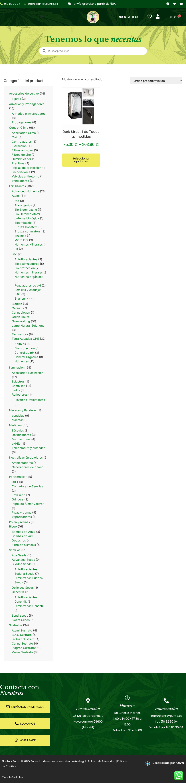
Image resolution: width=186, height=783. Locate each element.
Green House (21, 317)
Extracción (19, 146)
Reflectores (19, 394)
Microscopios (21, 439)
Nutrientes (22, 361)
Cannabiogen (21, 312)
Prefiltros (18, 163)
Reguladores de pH (28, 285)
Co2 (15, 137)
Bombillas (18, 386)
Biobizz (17, 304)
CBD (15, 482)
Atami (16, 195)
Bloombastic (23, 222)
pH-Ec (16, 443)
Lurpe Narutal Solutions (28, 325)
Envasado (18, 495)
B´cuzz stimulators (28, 231)
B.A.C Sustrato (22, 635)
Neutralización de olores (26, 457)
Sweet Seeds (21, 620)
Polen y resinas (19, 522)
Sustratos (15, 625)
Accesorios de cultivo (24, 93)
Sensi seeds (20, 615)
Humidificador (21, 159)
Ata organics (23, 205)
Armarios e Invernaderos (28, 113)
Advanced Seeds (23, 559)
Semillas (14, 550)
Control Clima (18, 127)
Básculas (18, 430)
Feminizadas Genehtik (30, 606)
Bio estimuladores (27, 263)
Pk (16, 249)
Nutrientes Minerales (29, 244)
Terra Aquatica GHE (25, 338)
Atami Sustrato (22, 630)
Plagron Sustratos (24, 648)
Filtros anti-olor (22, 150)
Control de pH (24, 352)
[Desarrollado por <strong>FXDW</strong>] (147, 763)
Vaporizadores (22, 517)
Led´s (16, 390)
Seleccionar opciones (81, 159)
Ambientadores (22, 463)
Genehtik (18, 592)
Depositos (19, 540)
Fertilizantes (17, 186)
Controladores (22, 141)
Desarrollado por (168, 763)
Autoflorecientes (26, 259)
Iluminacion (17, 367)
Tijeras (16, 99)
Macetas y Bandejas (23, 410)
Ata (17, 201)
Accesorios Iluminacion (27, 373)
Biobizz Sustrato (23, 639)
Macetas (17, 420)
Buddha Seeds (21, 564)
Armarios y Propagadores (26, 104)
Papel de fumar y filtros (28, 504)
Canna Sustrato (22, 643)
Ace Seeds (19, 555)
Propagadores (21, 122)
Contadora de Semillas (27, 486)
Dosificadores (21, 435)
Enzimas (20, 236)
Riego (13, 526)
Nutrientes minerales (29, 272)
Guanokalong (21, 321)
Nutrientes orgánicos (29, 277)
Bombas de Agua (23, 531)
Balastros (18, 381)
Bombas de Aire (23, 536)
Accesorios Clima (24, 133)
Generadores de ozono (27, 467)
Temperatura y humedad (28, 448)
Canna (16, 308)
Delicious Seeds (23, 587)
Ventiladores (20, 181)
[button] (42, 16)
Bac (14, 254)
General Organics (26, 357)
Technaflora (20, 334)
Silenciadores (21, 172)
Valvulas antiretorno (25, 176)
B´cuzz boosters (26, 227)
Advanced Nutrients (25, 191)
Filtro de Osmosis (24, 545)
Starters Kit (22, 298)
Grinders (17, 499)
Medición (15, 425)
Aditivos (20, 344)
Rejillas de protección (26, 167)
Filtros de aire (21, 154)
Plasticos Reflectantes (30, 400)
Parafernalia (17, 477)
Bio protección (25, 268)
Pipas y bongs (21, 512)
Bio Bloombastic (26, 209)
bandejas (18, 415)
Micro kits (21, 240)
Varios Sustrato (22, 652)
